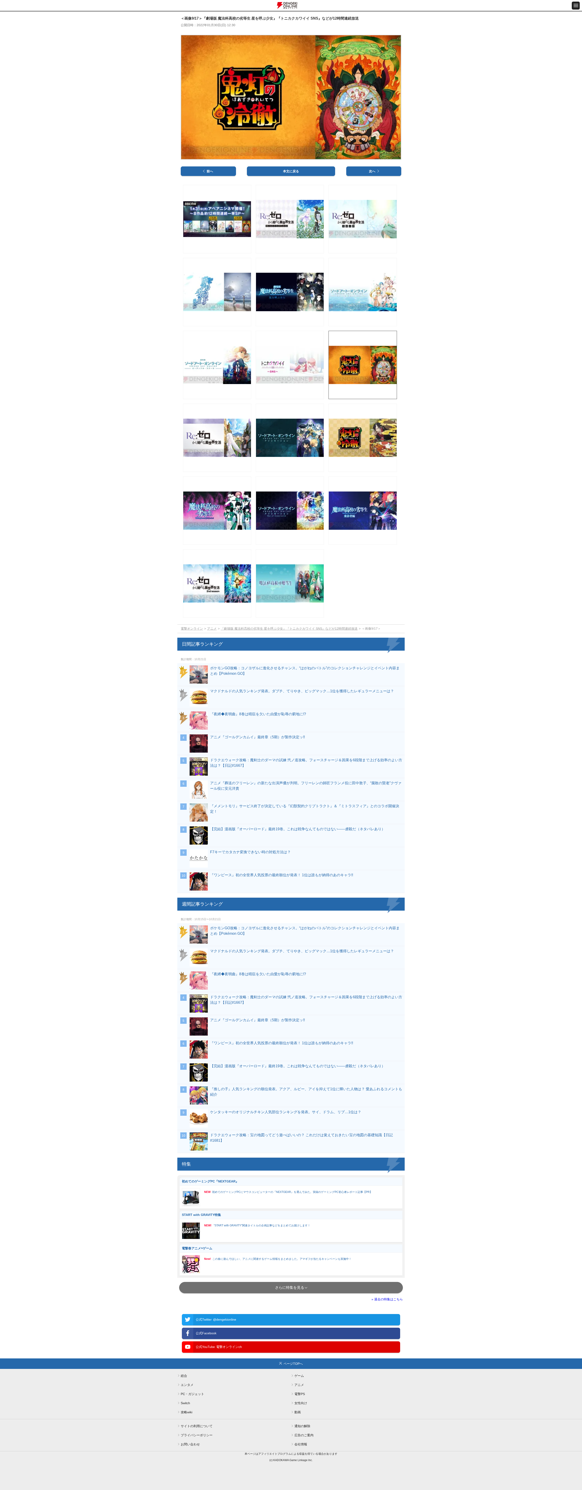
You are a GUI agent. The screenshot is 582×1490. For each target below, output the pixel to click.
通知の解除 (302, 1426)
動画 (297, 1412)
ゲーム (299, 1376)
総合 (184, 1376)
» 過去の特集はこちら (387, 1299)
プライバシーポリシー (197, 1435)
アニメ (212, 628)
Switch (185, 1403)
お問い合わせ (190, 1444)
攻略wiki (186, 1412)
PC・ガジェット (192, 1394)
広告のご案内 (304, 1435)
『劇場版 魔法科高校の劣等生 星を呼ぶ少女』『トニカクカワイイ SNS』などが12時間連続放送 (289, 628)
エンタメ (187, 1385)
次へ (372, 171)
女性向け (300, 1403)
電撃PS (299, 1394)
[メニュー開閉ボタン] (576, 6)
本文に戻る (291, 171)
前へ (210, 171)
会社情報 (300, 1444)
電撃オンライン (192, 628)
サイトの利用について (197, 1426)
